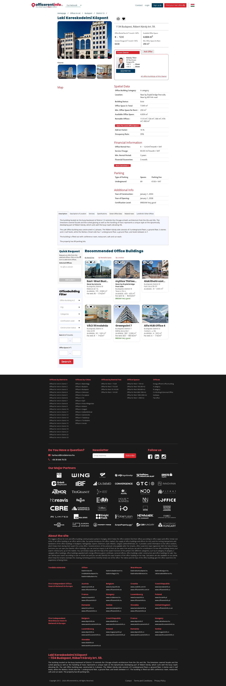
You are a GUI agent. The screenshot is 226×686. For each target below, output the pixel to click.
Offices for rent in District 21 (58, 432)
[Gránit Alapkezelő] (59, 483)
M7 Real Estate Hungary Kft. (131, 61)
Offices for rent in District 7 (58, 401)
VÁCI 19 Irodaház (97, 325)
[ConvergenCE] (124, 483)
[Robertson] (124, 516)
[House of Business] (124, 500)
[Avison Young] (167, 508)
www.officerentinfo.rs (113, 611)
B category (156, 389)
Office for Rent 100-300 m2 (136, 386)
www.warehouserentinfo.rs (164, 635)
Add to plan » (70, 280)
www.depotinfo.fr (137, 621)
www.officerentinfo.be (114, 590)
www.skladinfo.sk (88, 643)
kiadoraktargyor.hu (162, 571)
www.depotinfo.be (88, 621)
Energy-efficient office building (163, 384)
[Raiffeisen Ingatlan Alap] (145, 475)
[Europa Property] (124, 525)
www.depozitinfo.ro (137, 632)
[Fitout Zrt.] (167, 492)
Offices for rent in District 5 (58, 395)
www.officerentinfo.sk (138, 611)
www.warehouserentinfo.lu (91, 635)
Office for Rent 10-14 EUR (109, 389)
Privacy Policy (159, 680)
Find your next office (174, 5)
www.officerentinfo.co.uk (164, 608)
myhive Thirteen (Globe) (126, 281)
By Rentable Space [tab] (105, 257)
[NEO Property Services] (145, 492)
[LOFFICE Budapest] (167, 500)
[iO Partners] (124, 508)
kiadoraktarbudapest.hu (139, 571)
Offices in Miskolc (81, 406)
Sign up (156, 5)
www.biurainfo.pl (161, 597)
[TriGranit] (81, 492)
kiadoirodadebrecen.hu (114, 571)
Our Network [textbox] (72, 5)
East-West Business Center (98, 281)
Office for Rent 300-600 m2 (136, 389)
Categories (65, 314)
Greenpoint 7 (123, 325)
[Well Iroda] (59, 525)
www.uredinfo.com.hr (138, 587)
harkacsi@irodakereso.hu (63, 455)
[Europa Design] (81, 524)
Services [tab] (92, 214)
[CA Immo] (102, 483)
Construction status (68, 328)
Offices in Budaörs (81, 386)
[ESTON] (145, 508)
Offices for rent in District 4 (58, 392)
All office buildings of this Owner (154, 76)
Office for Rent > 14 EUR (109, 392)
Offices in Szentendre (82, 415)
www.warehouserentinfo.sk (91, 645)
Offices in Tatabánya (82, 418)
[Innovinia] (167, 483)
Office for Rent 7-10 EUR (109, 386)
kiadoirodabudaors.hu (89, 576)
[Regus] (81, 500)
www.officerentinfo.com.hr (140, 590)
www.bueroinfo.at (88, 587)
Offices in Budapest (82, 389)
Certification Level (68, 321)
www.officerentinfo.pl (162, 600)
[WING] (81, 474)
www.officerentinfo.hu (114, 600)
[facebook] (151, 455)
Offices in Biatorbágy (82, 384)
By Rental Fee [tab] (89, 257)
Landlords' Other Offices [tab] (145, 214)
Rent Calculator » (122, 165)
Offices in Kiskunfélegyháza (84, 403)
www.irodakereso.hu (113, 597)
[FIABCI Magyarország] (167, 516)
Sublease (156, 395)
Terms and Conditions (143, 680)
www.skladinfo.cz (112, 621)
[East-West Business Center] (98, 269)
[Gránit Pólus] (102, 492)
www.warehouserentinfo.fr (140, 624)
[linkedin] (158, 455)
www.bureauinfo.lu (137, 597)
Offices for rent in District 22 (58, 435)
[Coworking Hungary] (167, 525)
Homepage (61, 13)
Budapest (88, 13)
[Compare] (118, 18)
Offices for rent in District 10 (58, 409)
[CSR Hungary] (145, 524)
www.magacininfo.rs (162, 632)
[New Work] (145, 500)
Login (147, 5)
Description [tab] (63, 214)
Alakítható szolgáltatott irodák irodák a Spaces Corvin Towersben (155, 281)
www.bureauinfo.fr (88, 597)
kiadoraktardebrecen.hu (139, 573)
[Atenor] (59, 492)
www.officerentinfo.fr (89, 600)
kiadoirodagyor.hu (112, 573)
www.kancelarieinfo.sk (138, 608)
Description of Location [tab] (78, 214)
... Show (136, 64)
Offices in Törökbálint (82, 420)
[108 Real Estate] (81, 516)
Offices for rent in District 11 (58, 412)
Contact (139, 5)
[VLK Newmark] (145, 516)
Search (66, 361)
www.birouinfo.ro (88, 608)
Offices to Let (75, 13)
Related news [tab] (129, 214)
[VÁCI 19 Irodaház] (98, 314)
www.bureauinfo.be (113, 587)
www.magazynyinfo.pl (113, 632)
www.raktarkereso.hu (162, 621)
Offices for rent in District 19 (58, 429)
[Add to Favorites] (123, 18)
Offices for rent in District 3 (58, 389)
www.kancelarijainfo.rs (114, 608)
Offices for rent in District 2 (58, 386)
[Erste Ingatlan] (167, 474)
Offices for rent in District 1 (58, 384)
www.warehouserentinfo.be (91, 624)
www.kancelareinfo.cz (162, 587)
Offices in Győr (80, 401)
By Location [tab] (120, 257)
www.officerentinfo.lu (138, 600)
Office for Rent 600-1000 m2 (136, 392)
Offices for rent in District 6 (58, 398)
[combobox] (74, 5)
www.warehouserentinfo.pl (115, 635)
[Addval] (124, 492)
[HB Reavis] (59, 500)
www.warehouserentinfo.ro (140, 635)
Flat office (156, 398)
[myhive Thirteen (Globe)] (127, 269)
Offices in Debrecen (82, 392)
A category (156, 386)
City (62, 307)
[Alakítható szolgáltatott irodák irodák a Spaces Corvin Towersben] (155, 269)
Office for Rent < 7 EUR (109, 384)
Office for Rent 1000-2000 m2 (137, 395)
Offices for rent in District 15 (58, 423)
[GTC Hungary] (145, 483)
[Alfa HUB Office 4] (155, 314)
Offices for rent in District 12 (58, 415)
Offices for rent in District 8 (58, 403)
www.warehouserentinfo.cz (115, 624)
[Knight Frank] (102, 516)
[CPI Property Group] (59, 474)
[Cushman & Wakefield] (81, 508)
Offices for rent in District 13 (58, 418)
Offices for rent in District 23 (58, 437)
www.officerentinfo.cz (162, 590)
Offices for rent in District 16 (58, 426)
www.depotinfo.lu (88, 632)
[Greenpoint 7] (127, 314)
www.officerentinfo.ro (89, 611)
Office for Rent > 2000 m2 (135, 398)
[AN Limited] (59, 516)
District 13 (100, 13)
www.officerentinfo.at (89, 590)
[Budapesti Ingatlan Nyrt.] (81, 483)
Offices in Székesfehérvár (83, 412)
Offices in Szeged (81, 409)
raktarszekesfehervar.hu (163, 573)
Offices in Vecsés (81, 423)
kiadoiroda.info (87, 571)
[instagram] (164, 455)
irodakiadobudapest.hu (90, 573)
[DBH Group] (102, 500)
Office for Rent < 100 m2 (135, 384)
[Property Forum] (102, 525)
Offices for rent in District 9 (58, 406)
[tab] (127, 52)
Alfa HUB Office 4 (154, 325)
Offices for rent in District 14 (58, 420)
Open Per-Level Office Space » (128, 126)
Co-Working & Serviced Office (163, 392)
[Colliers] (102, 508)
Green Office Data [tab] (116, 214)
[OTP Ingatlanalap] (124, 474)
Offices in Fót (79, 398)
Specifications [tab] (102, 214)
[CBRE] (59, 508)
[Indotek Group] (102, 474)
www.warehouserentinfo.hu (165, 624)
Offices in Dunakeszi (82, 395)
